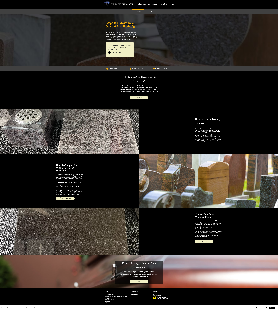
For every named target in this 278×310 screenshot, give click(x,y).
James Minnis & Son (119, 32)
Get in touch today (212, 235)
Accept (271, 307)
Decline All (264, 307)
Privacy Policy (57, 307)
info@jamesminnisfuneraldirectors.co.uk (151, 4)
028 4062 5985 (170, 4)
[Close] (276, 308)
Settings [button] (258, 307)
